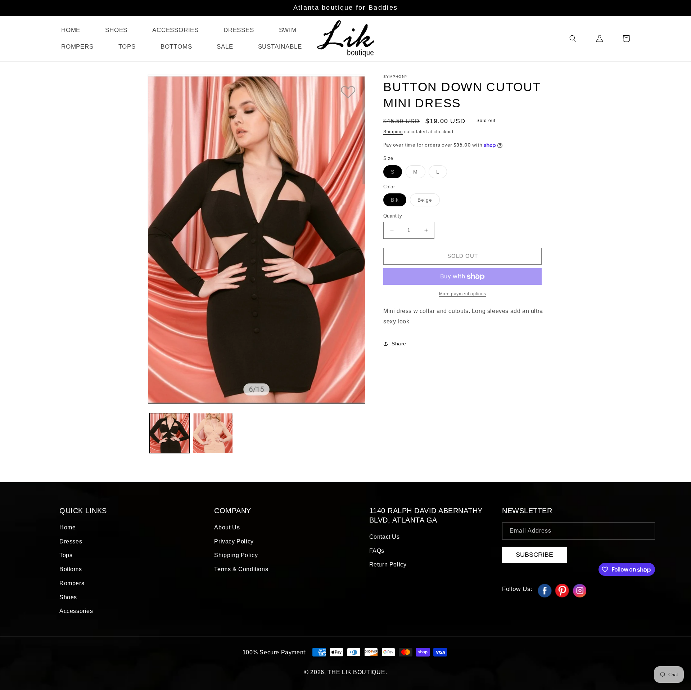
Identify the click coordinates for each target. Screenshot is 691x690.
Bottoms (70, 569)
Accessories (76, 611)
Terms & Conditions (241, 569)
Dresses (70, 541)
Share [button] (399, 343)
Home (67, 527)
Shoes (68, 597)
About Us (227, 527)
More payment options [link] (462, 293)
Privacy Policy (233, 541)
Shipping (393, 131)
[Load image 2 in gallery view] (213, 433)
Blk (398, 201)
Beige (428, 201)
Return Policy (388, 564)
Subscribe (534, 554)
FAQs (376, 551)
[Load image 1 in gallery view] (169, 433)
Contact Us (384, 537)
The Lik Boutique (356, 672)
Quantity (392, 216)
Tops (65, 555)
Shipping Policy (236, 555)
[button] (573, 38)
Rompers (71, 583)
